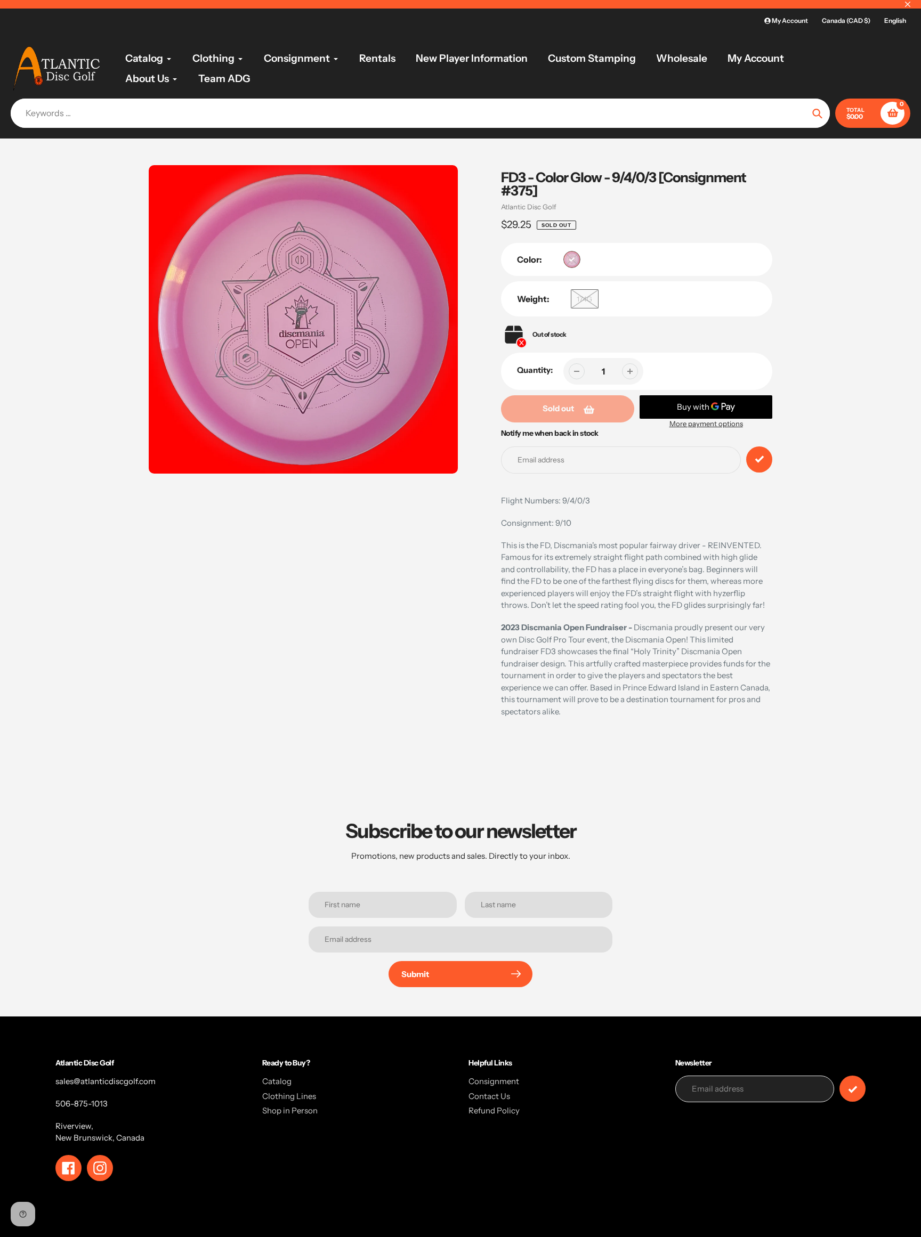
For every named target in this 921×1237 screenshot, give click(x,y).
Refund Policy (494, 1110)
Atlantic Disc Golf (528, 206)
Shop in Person (290, 1110)
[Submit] (852, 1089)
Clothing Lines (289, 1096)
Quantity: (535, 370)
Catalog (277, 1081)
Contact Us (489, 1096)
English (895, 21)
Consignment (493, 1081)
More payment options (706, 423)
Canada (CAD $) (846, 21)
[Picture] (571, 259)
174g (584, 299)
